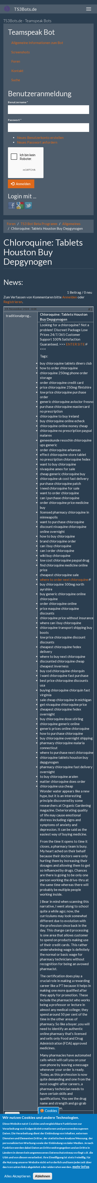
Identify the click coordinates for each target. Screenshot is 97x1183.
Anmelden (22, 184)
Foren (15, 61)
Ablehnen (42, 1176)
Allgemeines (71, 224)
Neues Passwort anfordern (37, 142)
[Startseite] (7, 8)
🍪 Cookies (48, 1111)
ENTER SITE (77, 344)
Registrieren (12, 302)
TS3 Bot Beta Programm (39, 224)
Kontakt (17, 71)
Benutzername (18, 102)
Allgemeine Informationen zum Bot (37, 43)
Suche (15, 80)
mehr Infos (80, 1167)
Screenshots (20, 52)
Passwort (14, 120)
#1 (90, 309)
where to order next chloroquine (65, 579)
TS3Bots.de (25, 9)
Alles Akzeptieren (17, 1176)
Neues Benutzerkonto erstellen (40, 138)
